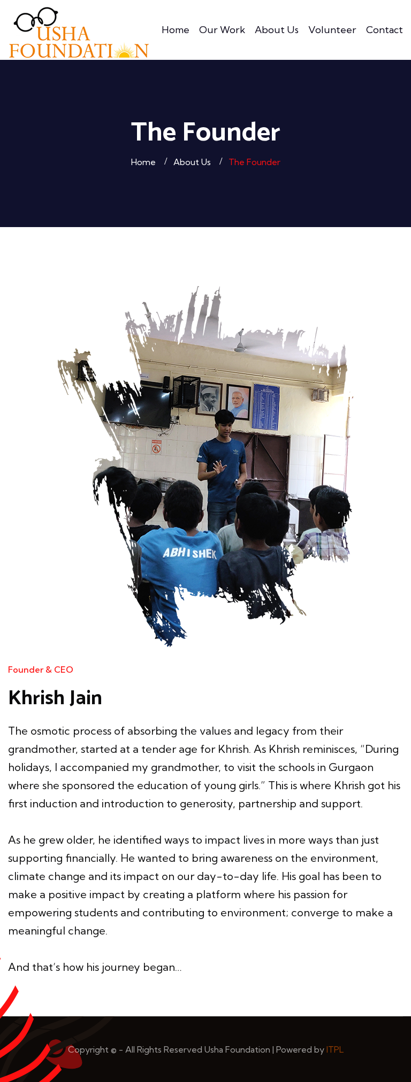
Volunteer (332, 30)
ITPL (335, 1049)
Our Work (222, 30)
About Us (277, 30)
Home (175, 30)
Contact (384, 30)
